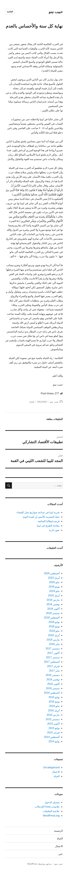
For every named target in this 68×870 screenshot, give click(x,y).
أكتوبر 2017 (53, 653)
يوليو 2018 (54, 622)
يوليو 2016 (54, 697)
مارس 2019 (53, 600)
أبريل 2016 (54, 710)
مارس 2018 (53, 639)
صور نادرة (54, 530)
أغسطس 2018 (52, 617)
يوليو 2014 (54, 741)
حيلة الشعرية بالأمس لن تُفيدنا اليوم (41, 516)
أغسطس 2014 (52, 737)
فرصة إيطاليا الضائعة (49, 521)
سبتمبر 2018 (53, 613)
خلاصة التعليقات (51, 811)
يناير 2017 (54, 670)
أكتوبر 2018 (53, 608)
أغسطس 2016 (52, 692)
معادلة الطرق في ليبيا (48, 525)
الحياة (31, 402)
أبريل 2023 (54, 577)
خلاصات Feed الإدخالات (47, 806)
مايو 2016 (54, 706)
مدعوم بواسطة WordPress (39, 864)
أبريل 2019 (54, 595)
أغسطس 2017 (52, 661)
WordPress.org (51, 815)
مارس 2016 (53, 714)
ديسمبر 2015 (53, 719)
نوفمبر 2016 (53, 679)
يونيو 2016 (54, 701)
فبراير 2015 (53, 732)
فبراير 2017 (53, 666)
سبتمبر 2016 (53, 688)
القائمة (10, 11)
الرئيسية (58, 830)
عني (60, 854)
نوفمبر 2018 (53, 604)
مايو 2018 (54, 630)
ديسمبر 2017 (53, 648)
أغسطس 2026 (52, 573)
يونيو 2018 (54, 626)
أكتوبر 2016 (53, 684)
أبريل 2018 (54, 635)
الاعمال (56, 772)
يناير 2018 (54, 644)
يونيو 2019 (54, 586)
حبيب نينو (56, 12)
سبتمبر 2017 (53, 657)
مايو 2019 (54, 591)
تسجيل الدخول (52, 802)
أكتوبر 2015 (53, 723)
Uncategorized (51, 767)
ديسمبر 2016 (53, 675)
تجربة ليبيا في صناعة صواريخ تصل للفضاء (38, 512)
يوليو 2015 (54, 728)
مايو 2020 (54, 582)
